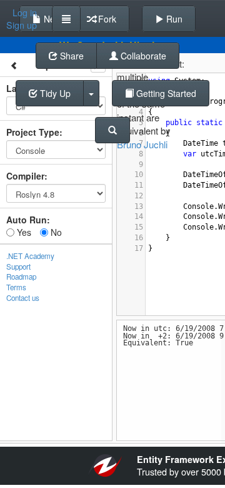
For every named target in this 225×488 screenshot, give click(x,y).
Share (71, 55)
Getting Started (165, 93)
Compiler (25, 176)
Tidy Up (54, 93)
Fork (106, 19)
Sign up (21, 25)
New (51, 19)
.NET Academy (30, 256)
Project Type (32, 132)
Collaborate (142, 55)
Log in (24, 12)
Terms (16, 287)
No (55, 232)
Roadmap (21, 277)
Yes (22, 232)
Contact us (22, 298)
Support (18, 267)
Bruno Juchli (142, 144)
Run (173, 19)
